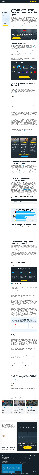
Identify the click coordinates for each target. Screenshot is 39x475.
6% (28, 47)
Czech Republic (24, 326)
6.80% (23, 51)
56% (22, 229)
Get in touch (4, 12)
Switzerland (15, 326)
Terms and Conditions (5, 23)
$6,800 (31, 203)
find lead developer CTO (19, 256)
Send (5, 25)
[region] (12, 468)
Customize (5, 471)
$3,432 (31, 201)
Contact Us (33, 1)
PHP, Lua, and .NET (30, 53)
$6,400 (24, 130)
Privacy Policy (26, 445)
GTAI (19, 168)
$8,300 (31, 204)
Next (36, 398)
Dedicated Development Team (23, 457)
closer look (35, 229)
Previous (34, 398)
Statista (22, 165)
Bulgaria (33, 326)
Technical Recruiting (23, 462)
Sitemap (36, 471)
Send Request (27, 447)
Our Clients (12, 458)
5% (19, 48)
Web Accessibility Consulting (22, 465)
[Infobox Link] (7, 407)
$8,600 (15, 92)
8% (34, 46)
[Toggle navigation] (36, 1)
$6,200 (12, 120)
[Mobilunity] (4, 1)
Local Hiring (18, 380)
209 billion (31, 55)
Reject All (11, 471)
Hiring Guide (13, 380)
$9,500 (23, 109)
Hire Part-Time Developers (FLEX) (24, 459)
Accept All (18, 471)
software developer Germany (26, 189)
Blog (30, 458)
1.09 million (25, 52)
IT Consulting (22, 463)
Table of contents (5, 9)
